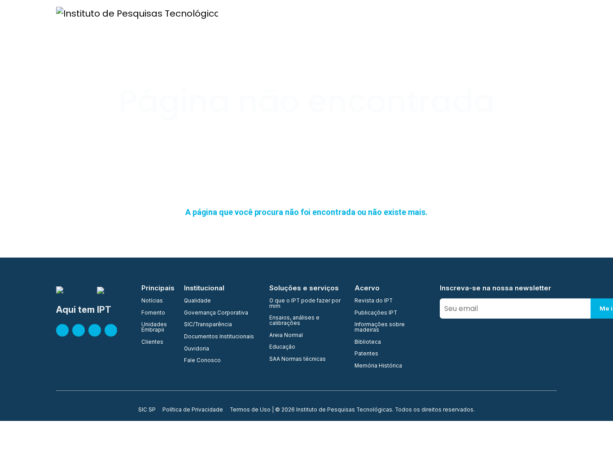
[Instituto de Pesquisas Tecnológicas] (137, 13)
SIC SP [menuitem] (147, 410)
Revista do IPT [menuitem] (374, 301)
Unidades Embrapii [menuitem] (154, 327)
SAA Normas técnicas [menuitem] (297, 359)
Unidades (339, 13)
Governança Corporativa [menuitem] (216, 313)
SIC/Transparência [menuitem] (208, 325)
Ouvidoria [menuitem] (196, 349)
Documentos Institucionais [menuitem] (219, 337)
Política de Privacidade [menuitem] (192, 410)
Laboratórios (422, 13)
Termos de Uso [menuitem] (250, 410)
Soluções (468, 13)
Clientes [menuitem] (152, 342)
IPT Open (298, 13)
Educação (511, 13)
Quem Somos (252, 13)
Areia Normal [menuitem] (286, 335)
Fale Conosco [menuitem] (202, 360)
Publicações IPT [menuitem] (376, 313)
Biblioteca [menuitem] (368, 342)
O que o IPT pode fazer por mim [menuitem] (305, 303)
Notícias (590, 13)
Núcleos (377, 13)
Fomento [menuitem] (153, 313)
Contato (552, 13)
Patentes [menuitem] (366, 354)
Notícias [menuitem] (152, 301)
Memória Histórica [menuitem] (378, 366)
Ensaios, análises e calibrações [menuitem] (294, 320)
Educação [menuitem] (282, 347)
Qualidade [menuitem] (197, 301)
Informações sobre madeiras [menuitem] (380, 327)
